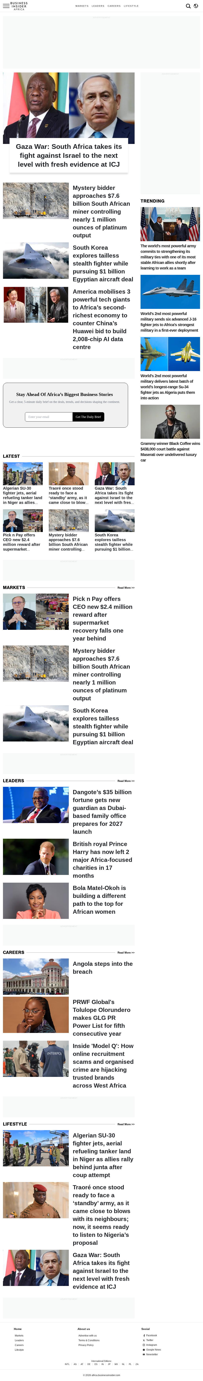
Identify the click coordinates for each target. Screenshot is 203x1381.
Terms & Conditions (89, 1340)
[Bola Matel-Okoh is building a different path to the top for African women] (69, 901)
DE (88, 1364)
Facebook (151, 1335)
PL (130, 1364)
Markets (82, 6)
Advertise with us (88, 1335)
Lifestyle (131, 6)
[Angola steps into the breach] (69, 976)
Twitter (149, 1340)
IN (103, 1364)
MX (116, 1364)
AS (75, 1364)
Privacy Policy (86, 1345)
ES (96, 1364)
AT (82, 1364)
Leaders (98, 6)
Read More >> (126, 587)
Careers (114, 6)
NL (123, 1364)
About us (84, 1329)
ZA (137, 1364)
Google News (153, 1349)
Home (18, 1329)
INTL (67, 1364)
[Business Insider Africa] (20, 5)
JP (109, 1364)
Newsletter (152, 1354)
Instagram (151, 1345)
